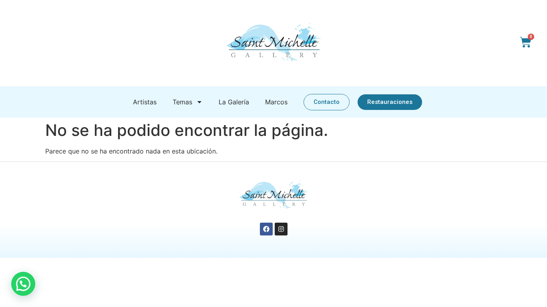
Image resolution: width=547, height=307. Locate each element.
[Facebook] (266, 229)
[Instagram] (281, 229)
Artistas (145, 102)
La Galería (234, 102)
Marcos (276, 102)
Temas (182, 102)
